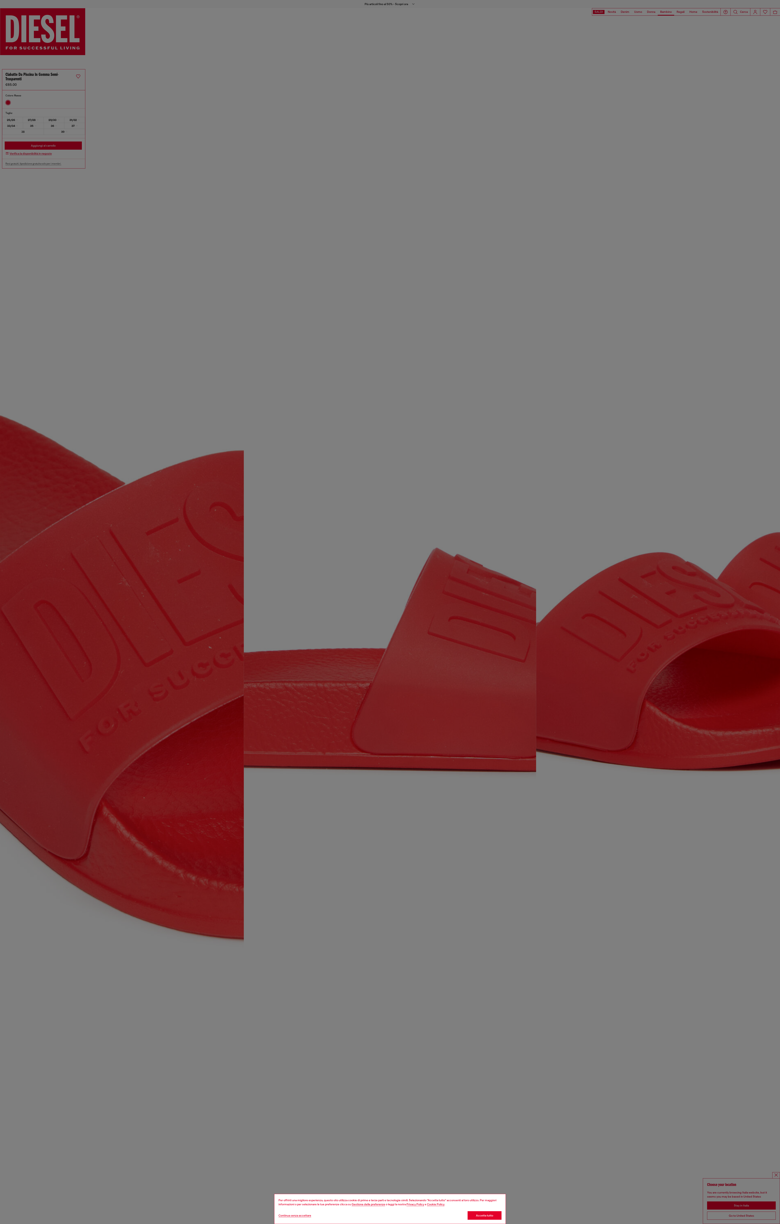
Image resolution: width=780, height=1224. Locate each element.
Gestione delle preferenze (368, 1204)
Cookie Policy (435, 1204)
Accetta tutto (484, 1215)
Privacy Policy (415, 1204)
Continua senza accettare (294, 1215)
